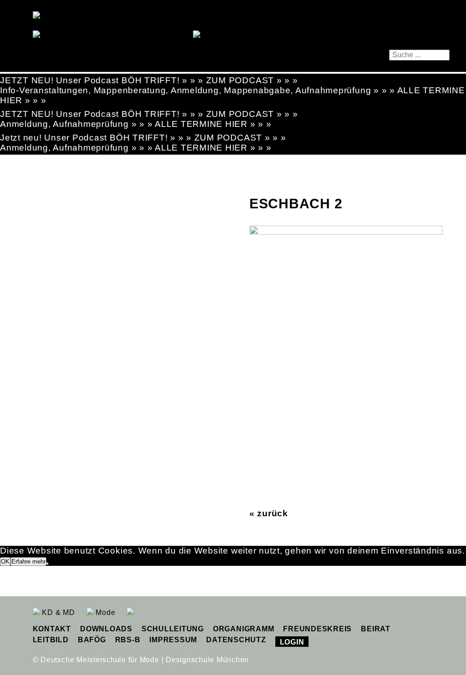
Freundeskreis (317, 629)
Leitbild (51, 640)
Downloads (106, 629)
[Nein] (47, 563)
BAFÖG (92, 640)
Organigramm (243, 629)
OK (5, 561)
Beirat (375, 629)
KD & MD (57, 612)
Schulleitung (173, 629)
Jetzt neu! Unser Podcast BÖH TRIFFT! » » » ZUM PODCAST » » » (143, 137)
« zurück (268, 513)
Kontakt (52, 629)
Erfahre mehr (28, 561)
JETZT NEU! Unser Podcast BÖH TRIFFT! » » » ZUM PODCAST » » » (149, 80)
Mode (105, 612)
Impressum (173, 640)
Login (292, 642)
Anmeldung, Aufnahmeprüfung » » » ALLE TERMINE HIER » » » (136, 124)
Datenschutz (236, 640)
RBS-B (128, 640)
